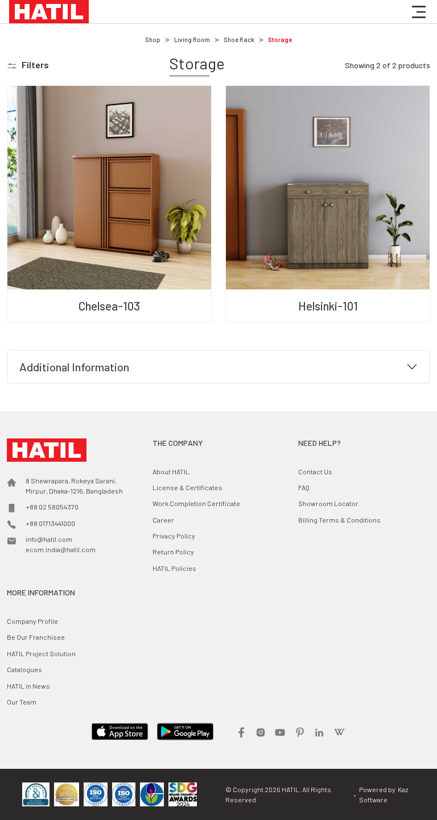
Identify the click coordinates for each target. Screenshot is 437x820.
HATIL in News (28, 686)
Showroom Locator (328, 503)
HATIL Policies (174, 568)
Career (163, 520)
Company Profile (32, 621)
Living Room (192, 39)
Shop (152, 39)
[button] (419, 12)
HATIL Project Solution (41, 653)
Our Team (21, 702)
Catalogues (24, 669)
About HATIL (170, 471)
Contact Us (315, 471)
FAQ (304, 487)
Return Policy (173, 552)
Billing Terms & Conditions (339, 520)
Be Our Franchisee (36, 637)
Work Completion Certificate (196, 503)
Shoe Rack (239, 39)
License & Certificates (187, 487)
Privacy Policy (173, 536)
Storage (280, 39)
